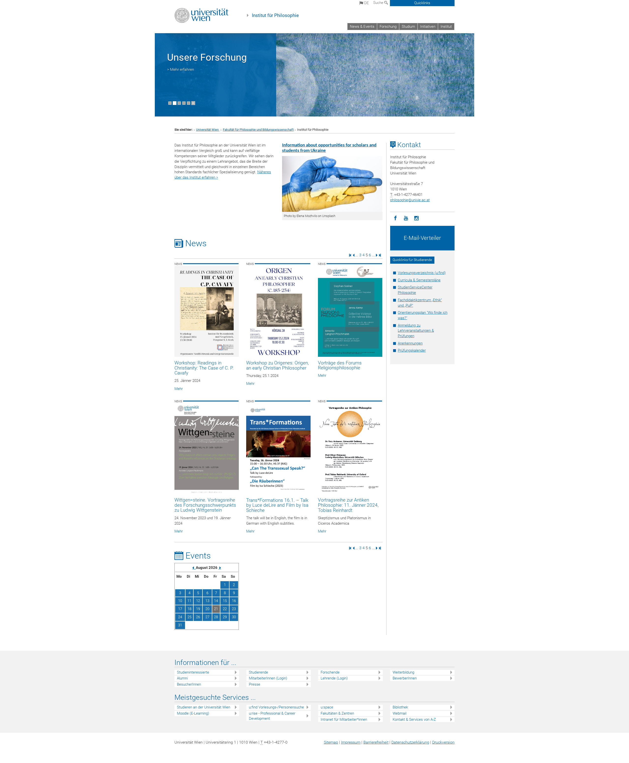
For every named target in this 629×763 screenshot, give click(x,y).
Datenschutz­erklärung (410, 742)
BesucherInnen (189, 684)
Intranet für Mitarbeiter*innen (344, 719)
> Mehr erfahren (180, 69)
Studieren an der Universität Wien (203, 707)
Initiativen (427, 26)
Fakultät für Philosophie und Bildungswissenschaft (258, 129)
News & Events (362, 26)
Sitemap (331, 742)
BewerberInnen (405, 678)
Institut (446, 26)
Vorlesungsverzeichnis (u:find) (422, 273)
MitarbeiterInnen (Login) (268, 678)
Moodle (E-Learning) (193, 713)
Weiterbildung (403, 672)
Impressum (350, 742)
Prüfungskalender (412, 350)
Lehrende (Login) (334, 678)
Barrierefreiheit (375, 742)
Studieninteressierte (193, 672)
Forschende (330, 672)
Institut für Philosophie (275, 15)
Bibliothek (400, 707)
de (366, 3)
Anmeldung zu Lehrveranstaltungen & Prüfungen (416, 330)
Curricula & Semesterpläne (419, 280)
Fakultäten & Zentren (337, 713)
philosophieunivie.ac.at (410, 200)
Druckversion (443, 742)
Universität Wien (207, 129)
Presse (254, 684)
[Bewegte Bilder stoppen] (193, 103)
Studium (408, 26)
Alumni (182, 678)
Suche (378, 2)
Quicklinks (422, 3)
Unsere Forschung (207, 57)
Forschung (388, 26)
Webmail (399, 713)
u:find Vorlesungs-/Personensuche (276, 707)
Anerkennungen (410, 343)
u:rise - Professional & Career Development (272, 716)
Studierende (258, 672)
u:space (327, 707)
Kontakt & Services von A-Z (414, 719)
